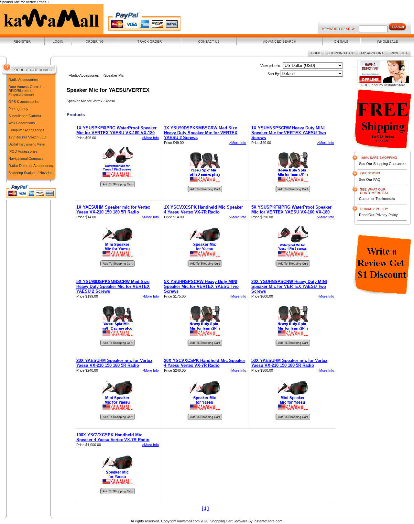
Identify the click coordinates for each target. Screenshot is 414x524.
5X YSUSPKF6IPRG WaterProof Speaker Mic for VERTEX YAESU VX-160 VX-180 (291, 209)
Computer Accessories (26, 130)
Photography (18, 109)
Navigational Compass (26, 158)
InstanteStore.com (268, 521)
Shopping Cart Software (228, 521)
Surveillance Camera (24, 116)
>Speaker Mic (113, 75)
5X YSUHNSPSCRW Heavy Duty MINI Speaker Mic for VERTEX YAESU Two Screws (201, 286)
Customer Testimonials (377, 199)
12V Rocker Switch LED (27, 137)
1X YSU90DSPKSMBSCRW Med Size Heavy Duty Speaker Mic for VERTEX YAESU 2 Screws (200, 133)
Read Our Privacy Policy (378, 215)
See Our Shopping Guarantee (382, 164)
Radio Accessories (23, 80)
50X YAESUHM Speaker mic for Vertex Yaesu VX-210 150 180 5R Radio (289, 363)
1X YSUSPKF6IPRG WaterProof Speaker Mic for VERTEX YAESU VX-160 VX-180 (116, 130)
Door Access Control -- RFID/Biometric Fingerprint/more (26, 90)
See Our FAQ (369, 179)
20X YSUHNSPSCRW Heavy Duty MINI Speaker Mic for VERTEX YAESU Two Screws (289, 286)
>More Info (150, 138)
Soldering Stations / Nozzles (30, 173)
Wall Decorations (21, 123)
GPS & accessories (23, 102)
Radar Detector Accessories (30, 166)
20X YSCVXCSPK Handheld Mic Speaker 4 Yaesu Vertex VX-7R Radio (204, 363)
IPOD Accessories (23, 151)
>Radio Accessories (83, 75)
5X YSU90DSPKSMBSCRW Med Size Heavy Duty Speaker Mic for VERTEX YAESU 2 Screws (113, 286)
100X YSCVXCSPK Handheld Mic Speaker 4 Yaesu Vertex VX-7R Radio (112, 437)
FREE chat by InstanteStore (383, 85)
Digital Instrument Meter (27, 144)
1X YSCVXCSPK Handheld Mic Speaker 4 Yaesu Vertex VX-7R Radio (203, 209)
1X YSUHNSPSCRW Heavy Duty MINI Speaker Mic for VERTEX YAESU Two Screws (288, 133)
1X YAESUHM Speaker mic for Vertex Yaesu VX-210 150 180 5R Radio (113, 209)
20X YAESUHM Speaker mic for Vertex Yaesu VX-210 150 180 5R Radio (114, 363)
